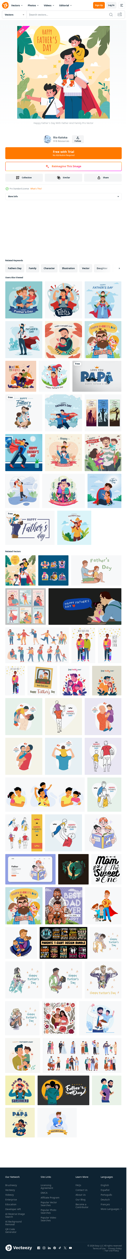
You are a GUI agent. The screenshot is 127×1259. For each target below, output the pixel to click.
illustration (68, 268)
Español (102, 1190)
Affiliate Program (45, 1199)
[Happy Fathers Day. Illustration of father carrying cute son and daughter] (63, 1090)
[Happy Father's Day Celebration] (54, 376)
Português (104, 1194)
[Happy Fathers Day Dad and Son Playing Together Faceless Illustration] (104, 794)
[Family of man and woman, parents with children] (82, 1055)
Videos (47, 5)
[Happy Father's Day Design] (23, 339)
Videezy (9, 1194)
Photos (32, 5)
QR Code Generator (11, 1231)
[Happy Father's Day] (63, 299)
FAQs (77, 1185)
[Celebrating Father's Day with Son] (23, 452)
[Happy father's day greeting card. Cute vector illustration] (23, 412)
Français (102, 1204)
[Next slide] (114, 268)
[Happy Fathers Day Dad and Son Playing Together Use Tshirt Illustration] (63, 832)
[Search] (111, 15)
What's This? (36, 188)
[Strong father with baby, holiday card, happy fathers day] (103, 979)
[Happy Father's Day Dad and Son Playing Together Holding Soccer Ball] (103, 756)
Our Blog (79, 1199)
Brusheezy (11, 1185)
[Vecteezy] (5, 5)
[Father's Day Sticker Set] (53, 570)
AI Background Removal (13, 1223)
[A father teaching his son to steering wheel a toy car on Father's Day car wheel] (63, 905)
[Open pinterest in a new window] (54, 1247)
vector (85, 268)
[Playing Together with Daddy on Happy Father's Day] (103, 339)
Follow (78, 141)
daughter (102, 268)
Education (10, 1204)
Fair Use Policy (109, 1250)
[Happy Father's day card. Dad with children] (103, 905)
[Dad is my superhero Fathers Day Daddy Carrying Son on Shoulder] (20, 1090)
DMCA (43, 1192)
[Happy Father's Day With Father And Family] (20, 570)
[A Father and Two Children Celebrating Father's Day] (103, 452)
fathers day (14, 268)
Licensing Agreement (46, 1187)
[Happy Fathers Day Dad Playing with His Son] (23, 716)
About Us (79, 1194)
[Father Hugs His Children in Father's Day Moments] (63, 339)
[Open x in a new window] (65, 1247)
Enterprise (11, 1199)
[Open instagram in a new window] (44, 1247)
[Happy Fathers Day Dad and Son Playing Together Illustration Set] (23, 832)
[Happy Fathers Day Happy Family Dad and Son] (63, 756)
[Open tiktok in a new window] (60, 1247)
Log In (111, 5)
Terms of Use (96, 1248)
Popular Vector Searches (48, 1207)
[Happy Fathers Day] (23, 299)
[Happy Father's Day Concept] (63, 412)
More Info (13, 196)
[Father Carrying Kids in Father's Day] (63, 452)
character (49, 268)
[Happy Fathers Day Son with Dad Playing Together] (23, 756)
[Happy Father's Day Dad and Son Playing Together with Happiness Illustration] (63, 716)
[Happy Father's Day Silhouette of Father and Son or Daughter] (103, 412)
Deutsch (102, 1199)
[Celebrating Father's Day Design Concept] (22, 491)
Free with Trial (63, 153)
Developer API (13, 1209)
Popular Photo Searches (48, 1214)
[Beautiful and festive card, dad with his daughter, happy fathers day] (63, 979)
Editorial (64, 5)
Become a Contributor (80, 1206)
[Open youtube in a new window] (70, 1247)
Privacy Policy (112, 1248)
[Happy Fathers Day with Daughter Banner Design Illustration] (103, 716)
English (102, 1185)
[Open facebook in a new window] (38, 1247)
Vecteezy (10, 1190)
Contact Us (80, 1190)
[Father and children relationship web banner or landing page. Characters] (30, 869)
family (32, 268)
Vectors (15, 5)
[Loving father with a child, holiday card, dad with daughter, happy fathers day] (22, 1018)
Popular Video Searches (47, 1222)
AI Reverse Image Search (13, 1215)
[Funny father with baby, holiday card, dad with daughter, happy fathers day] (105, 943)
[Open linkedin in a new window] (49, 1247)
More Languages (107, 1209)
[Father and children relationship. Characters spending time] (103, 832)
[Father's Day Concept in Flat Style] (20, 376)
